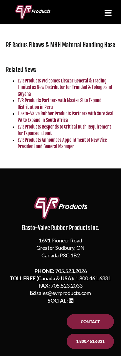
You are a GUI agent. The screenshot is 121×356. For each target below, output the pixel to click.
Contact (90, 321)
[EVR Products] (33, 12)
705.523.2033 (67, 285)
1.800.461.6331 (93, 278)
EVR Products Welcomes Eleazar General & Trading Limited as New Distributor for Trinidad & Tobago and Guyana (65, 87)
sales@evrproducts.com (63, 293)
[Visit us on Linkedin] (71, 300)
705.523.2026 (71, 271)
